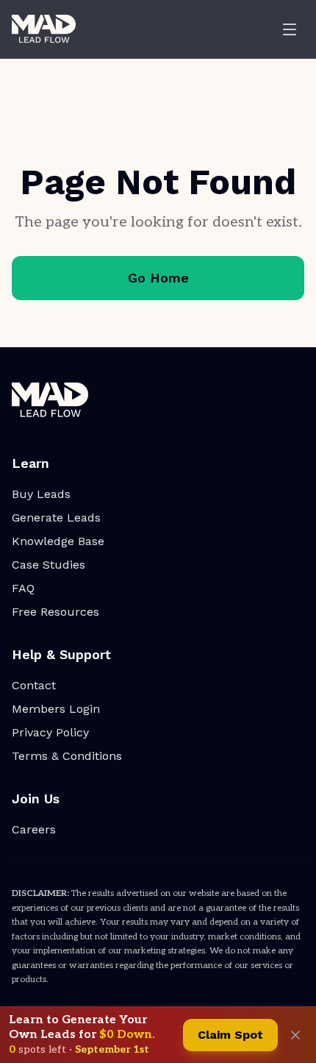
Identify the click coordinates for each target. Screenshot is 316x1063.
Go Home (158, 277)
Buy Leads (41, 494)
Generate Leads (56, 518)
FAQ (23, 588)
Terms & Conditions (67, 756)
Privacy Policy (50, 732)
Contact (34, 685)
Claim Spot (230, 1035)
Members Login (56, 709)
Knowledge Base (58, 541)
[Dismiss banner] (295, 1035)
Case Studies (48, 565)
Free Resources (55, 612)
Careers (34, 829)
